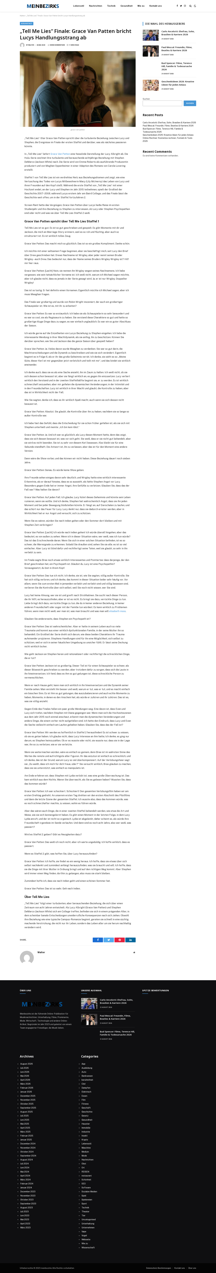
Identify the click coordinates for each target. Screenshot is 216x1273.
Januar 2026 (26, 1092)
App (83, 1064)
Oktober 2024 (27, 1152)
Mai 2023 (24, 1219)
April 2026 (25, 1080)
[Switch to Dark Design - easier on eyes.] (194, 6)
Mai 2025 (24, 1124)
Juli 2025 (24, 1116)
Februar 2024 (26, 1183)
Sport (84, 1203)
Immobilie (86, 1128)
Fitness (85, 1104)
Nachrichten (95, 6)
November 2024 (28, 1148)
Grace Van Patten (60, 154)
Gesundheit (126, 6)
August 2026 (26, 1064)
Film (84, 1100)
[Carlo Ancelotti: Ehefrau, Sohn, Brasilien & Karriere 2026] (151, 35)
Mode (84, 1156)
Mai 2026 (24, 1076)
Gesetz (85, 1116)
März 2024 (25, 1179)
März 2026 (25, 1084)
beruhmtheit (26, 23)
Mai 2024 (24, 1172)
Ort (83, 1167)
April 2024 (25, 1176)
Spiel (84, 1196)
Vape (84, 1231)
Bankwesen (87, 1076)
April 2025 (25, 1128)
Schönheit (86, 1179)
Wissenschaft (88, 1247)
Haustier (86, 1124)
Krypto (85, 1140)
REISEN (85, 1172)
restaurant (87, 1176)
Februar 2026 (26, 1088)
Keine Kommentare (57, 45)
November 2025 (27, 1100)
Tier (83, 1215)
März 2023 (25, 1227)
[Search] (190, 6)
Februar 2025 (26, 1136)
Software (86, 1187)
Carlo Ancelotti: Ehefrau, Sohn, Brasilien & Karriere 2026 (178, 33)
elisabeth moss (117, 611)
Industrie (86, 1132)
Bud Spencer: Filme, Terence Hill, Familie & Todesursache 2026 (176, 66)
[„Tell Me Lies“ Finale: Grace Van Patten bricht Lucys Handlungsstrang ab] (78, 89)
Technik (111, 6)
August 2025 (26, 1112)
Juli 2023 (24, 1211)
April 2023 (25, 1223)
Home (22, 16)
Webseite (86, 1239)
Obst (84, 1163)
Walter (31, 45)
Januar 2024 (26, 1187)
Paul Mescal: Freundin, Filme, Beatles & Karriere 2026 (176, 49)
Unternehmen (88, 1227)
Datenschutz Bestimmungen (158, 1268)
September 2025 (28, 1108)
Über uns (192, 1268)
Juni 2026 (24, 1072)
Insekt (85, 1136)
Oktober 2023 (27, 1199)
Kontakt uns (155, 6)
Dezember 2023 (27, 1191)
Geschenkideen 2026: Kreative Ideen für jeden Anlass (177, 83)
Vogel (84, 1235)
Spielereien (87, 1199)
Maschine (86, 1148)
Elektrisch (86, 1092)
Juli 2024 (24, 1163)
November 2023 (27, 1196)
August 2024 (26, 1160)
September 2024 (28, 1156)
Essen (84, 1096)
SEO (84, 1183)
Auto (84, 1072)
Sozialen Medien (89, 1191)
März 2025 (25, 1132)
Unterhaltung (88, 1223)
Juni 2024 (24, 1167)
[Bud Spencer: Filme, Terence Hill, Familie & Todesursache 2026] (151, 66)
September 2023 (28, 1203)
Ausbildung (87, 1068)
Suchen (146, 99)
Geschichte (87, 1112)
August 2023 (26, 1207)
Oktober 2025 (27, 1104)
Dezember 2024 (28, 1143)
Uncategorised (89, 1219)
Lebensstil (78, 6)
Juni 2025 (24, 1120)
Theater (85, 1211)
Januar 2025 (26, 1140)
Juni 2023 (24, 1215)
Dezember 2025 (27, 1096)
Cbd (83, 1084)
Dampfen (86, 1088)
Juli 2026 (24, 1068)
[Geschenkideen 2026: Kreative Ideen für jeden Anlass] (151, 85)
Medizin (85, 1152)
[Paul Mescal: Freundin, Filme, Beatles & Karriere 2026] (151, 51)
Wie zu (141, 6)
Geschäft (86, 1108)
